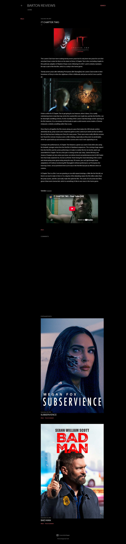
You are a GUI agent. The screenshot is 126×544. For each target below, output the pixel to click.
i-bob (67, 538)
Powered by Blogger (64, 535)
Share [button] (22, 19)
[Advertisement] (72, 298)
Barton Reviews (41, 5)
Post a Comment (49, 418)
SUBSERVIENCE (49, 414)
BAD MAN (46, 520)
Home (30, 10)
